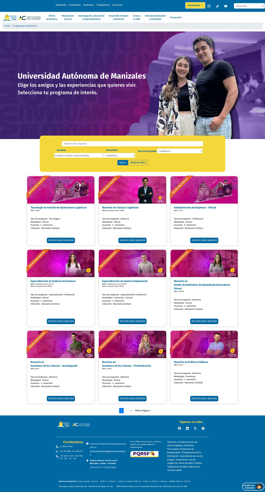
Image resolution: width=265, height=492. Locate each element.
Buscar (264, 6)
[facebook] (179, 428)
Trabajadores (103, 5)
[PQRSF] (144, 453)
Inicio (7, 26)
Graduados (88, 5)
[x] (195, 428)
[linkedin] (187, 428)
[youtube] (226, 6)
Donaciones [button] (194, 5)
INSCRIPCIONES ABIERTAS (61, 240)
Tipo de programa (147, 151)
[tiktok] (218, 6)
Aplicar (122, 162)
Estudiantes (75, 5)
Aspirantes (61, 5)
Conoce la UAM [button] (137, 17)
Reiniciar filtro (138, 162)
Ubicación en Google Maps (103, 467)
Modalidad (112, 150)
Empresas (117, 5)
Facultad (61, 150)
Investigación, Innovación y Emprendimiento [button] (91, 17)
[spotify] (203, 428)
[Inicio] (21, 18)
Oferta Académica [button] (51, 17)
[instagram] (209, 6)
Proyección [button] (175, 17)
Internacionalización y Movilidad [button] (155, 17)
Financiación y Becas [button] (68, 17)
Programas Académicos (25, 26)
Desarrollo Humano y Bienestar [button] (118, 17)
